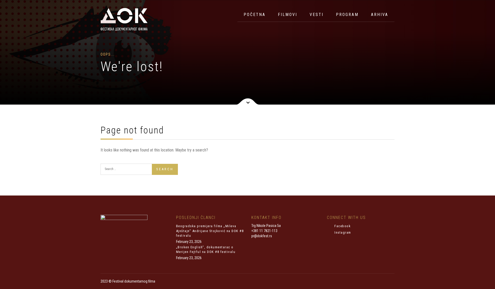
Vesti (317, 14)
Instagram (342, 232)
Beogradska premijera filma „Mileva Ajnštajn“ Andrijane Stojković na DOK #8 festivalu (210, 230)
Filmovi (287, 14)
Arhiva (379, 14)
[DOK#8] (124, 19)
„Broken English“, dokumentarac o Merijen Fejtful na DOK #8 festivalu (206, 249)
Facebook (342, 226)
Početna (255, 14)
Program (347, 14)
